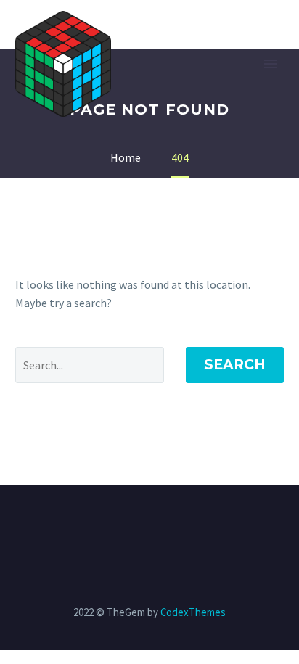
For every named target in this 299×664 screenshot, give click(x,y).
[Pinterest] (178, 524)
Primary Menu (271, 64)
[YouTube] (196, 524)
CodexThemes (193, 612)
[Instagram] (159, 524)
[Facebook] (102, 524)
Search (235, 364)
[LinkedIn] (121, 524)
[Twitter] (140, 524)
